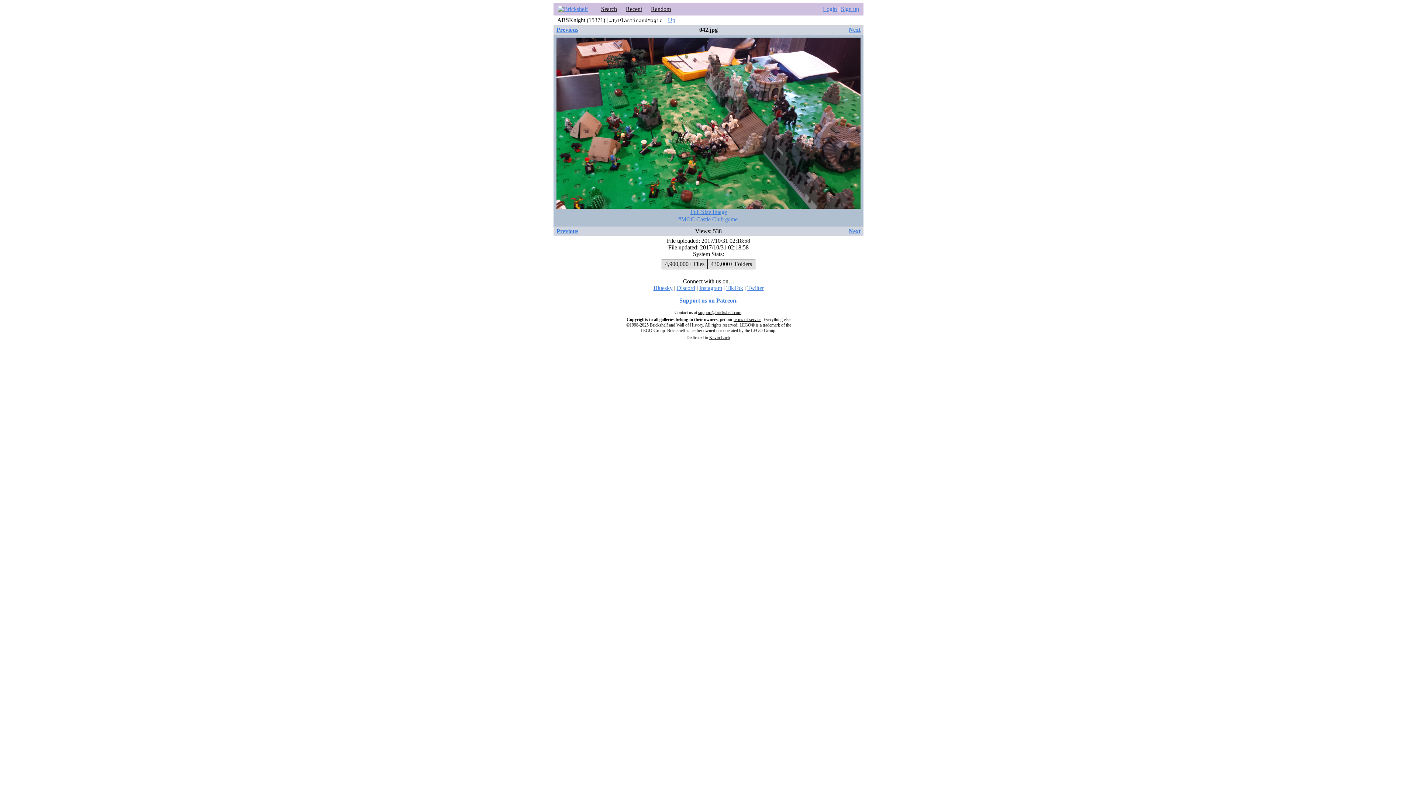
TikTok (734, 288)
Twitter (755, 288)
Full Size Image (708, 212)
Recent (634, 9)
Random (661, 9)
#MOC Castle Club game (708, 219)
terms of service (747, 319)
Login (830, 9)
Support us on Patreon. (708, 300)
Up (671, 20)
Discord (686, 288)
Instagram (710, 288)
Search (609, 9)
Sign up (850, 9)
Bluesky (663, 288)
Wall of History (689, 325)
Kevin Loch (719, 337)
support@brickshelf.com (719, 312)
